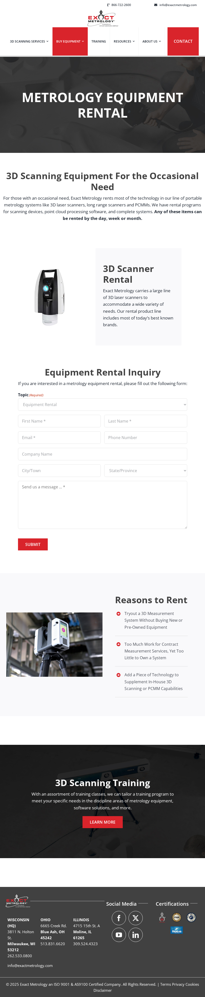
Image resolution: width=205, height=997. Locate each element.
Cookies (192, 984)
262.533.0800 (20, 955)
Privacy (178, 984)
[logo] (102, 12)
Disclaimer (103, 990)
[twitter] (135, 918)
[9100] (176, 926)
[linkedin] (135, 935)
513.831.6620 (52, 943)
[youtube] (119, 935)
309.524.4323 (85, 943)
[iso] (162, 913)
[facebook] (119, 918)
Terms (165, 984)
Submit (32, 544)
